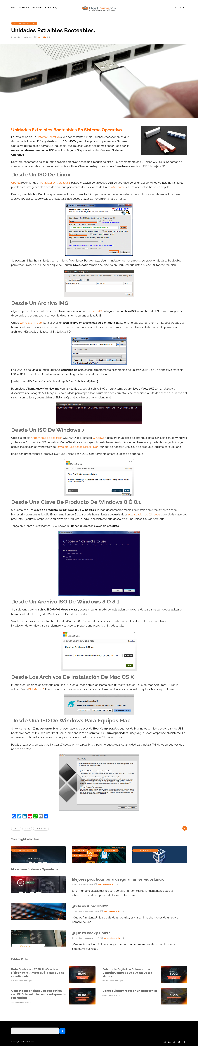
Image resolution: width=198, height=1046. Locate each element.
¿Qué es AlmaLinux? (90, 906)
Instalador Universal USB (55, 182)
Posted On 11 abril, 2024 (83, 884)
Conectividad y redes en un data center (130, 991)
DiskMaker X (36, 689)
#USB (27, 828)
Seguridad (111, 850)
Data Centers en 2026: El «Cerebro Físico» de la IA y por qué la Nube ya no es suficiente (37, 972)
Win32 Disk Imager (31, 322)
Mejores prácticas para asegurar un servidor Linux (118, 879)
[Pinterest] (164, 1042)
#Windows (40, 828)
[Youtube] (174, 1042)
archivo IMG (95, 311)
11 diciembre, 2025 (111, 981)
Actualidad (80, 850)
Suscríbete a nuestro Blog (44, 7)
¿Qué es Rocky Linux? (91, 933)
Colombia (42, 37)
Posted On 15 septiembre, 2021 (86, 911)
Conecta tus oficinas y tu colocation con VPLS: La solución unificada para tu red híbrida (38, 994)
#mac (16, 828)
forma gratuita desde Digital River (77, 446)
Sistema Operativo (48, 137)
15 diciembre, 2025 (20, 981)
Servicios (23, 7)
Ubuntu (16, 182)
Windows (98, 437)
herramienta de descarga (46, 437)
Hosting (95, 850)
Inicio (13, 7)
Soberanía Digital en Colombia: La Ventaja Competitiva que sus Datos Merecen (127, 972)
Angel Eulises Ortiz (106, 884)
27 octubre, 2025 (111, 995)
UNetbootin (118, 187)
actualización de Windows (144, 514)
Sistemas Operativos (24, 23)
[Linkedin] (169, 1042)
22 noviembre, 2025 (20, 1002)
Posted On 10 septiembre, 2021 (86, 938)
